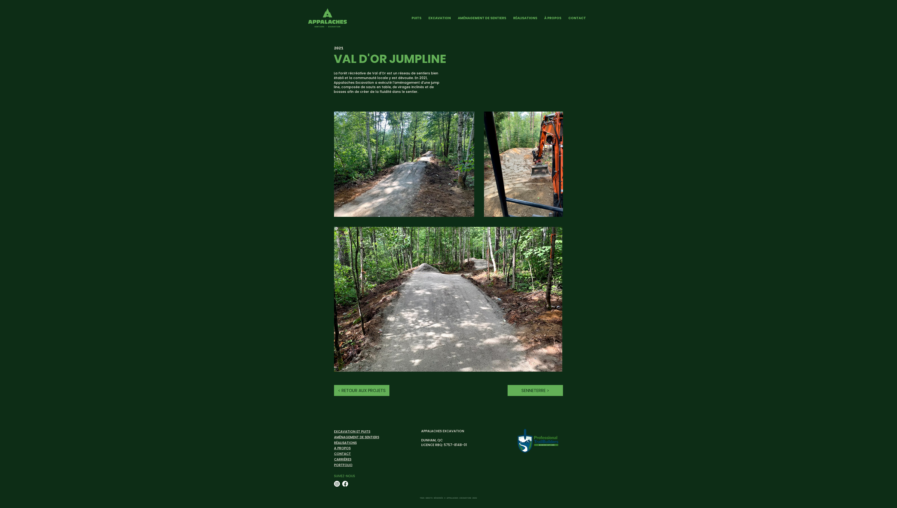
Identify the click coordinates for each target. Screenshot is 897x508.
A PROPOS (342, 448)
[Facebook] (345, 484)
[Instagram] (337, 484)
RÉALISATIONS (345, 442)
